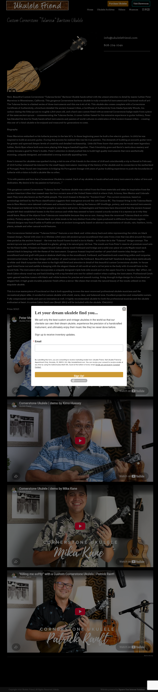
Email (38, 341)
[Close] (124, 308)
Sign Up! (79, 375)
